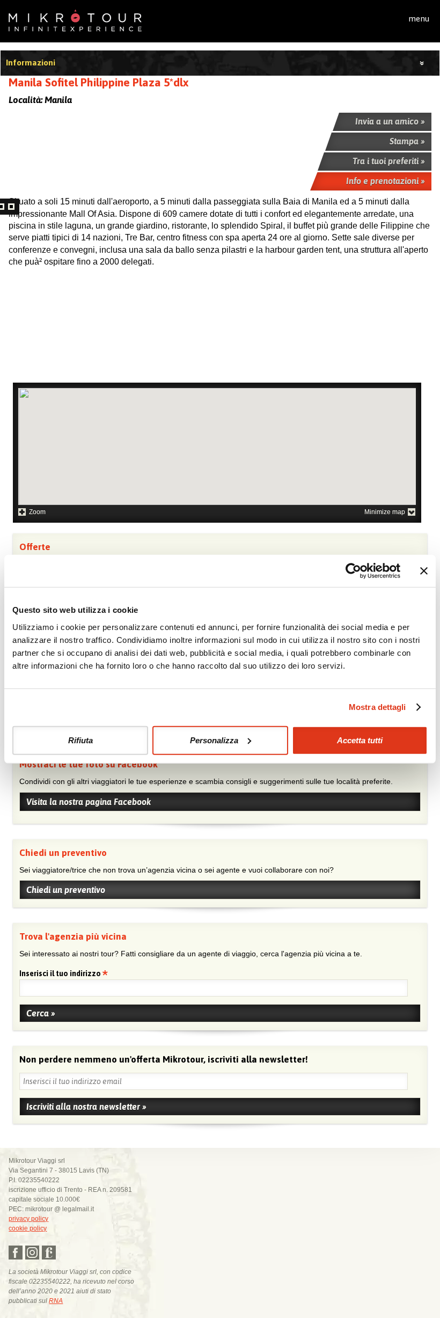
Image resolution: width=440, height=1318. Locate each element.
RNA (56, 1301)
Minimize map (384, 512)
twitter (32, 1253)
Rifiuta (80, 739)
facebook (16, 1253)
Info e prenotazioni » (385, 181)
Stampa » (407, 141)
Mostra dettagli (377, 707)
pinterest (49, 1253)
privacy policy (28, 1218)
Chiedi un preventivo (65, 890)
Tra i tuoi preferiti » (389, 161)
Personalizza (214, 739)
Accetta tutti (360, 739)
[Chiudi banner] (424, 571)
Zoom (37, 512)
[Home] (75, 19)
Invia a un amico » (390, 121)
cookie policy (28, 1228)
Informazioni (30, 62)
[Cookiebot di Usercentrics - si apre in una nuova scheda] (353, 571)
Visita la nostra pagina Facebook (88, 802)
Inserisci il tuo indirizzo (60, 974)
